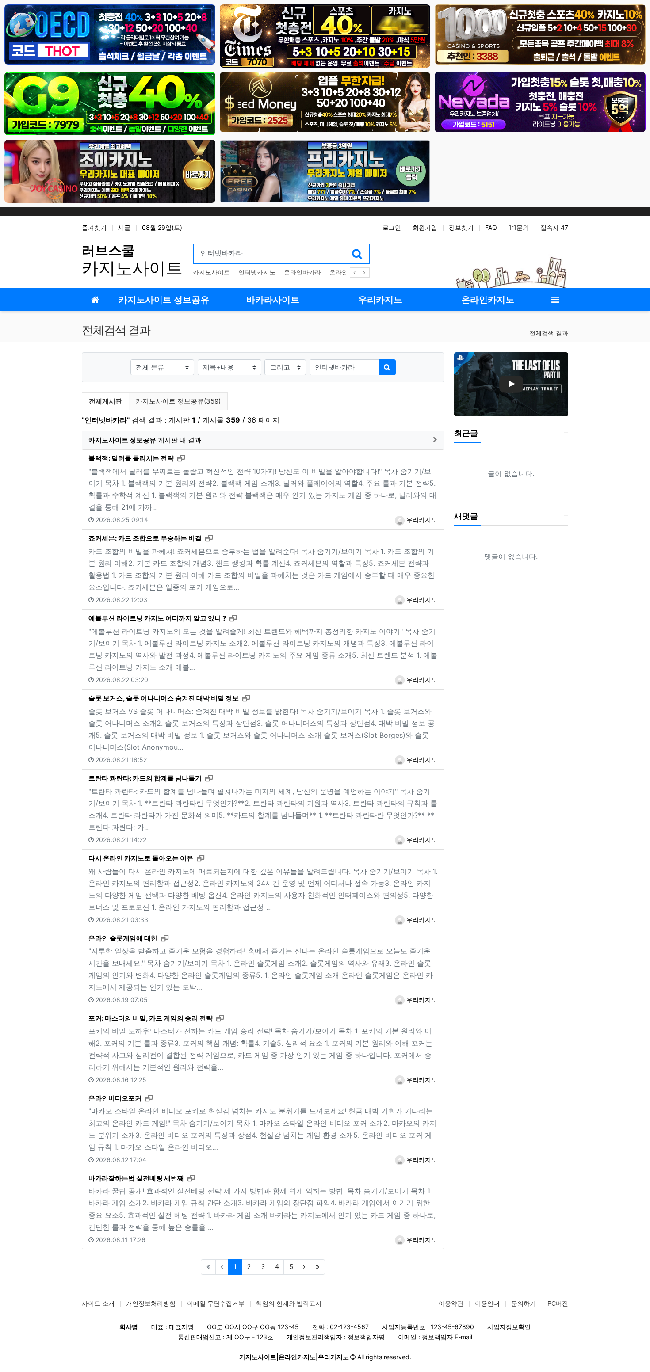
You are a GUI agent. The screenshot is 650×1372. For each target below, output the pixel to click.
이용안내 (487, 1303)
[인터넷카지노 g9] (109, 103)
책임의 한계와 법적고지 (288, 1303)
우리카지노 (421, 519)
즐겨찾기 (94, 227)
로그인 (391, 227)
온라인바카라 (302, 272)
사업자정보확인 (509, 1326)
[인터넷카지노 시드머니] (325, 101)
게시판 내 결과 (144, 440)
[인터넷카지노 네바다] (540, 101)
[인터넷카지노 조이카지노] (109, 171)
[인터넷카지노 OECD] (109, 34)
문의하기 (523, 1303)
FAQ (491, 227)
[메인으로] (95, 299)
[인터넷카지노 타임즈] (325, 35)
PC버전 (557, 1303)
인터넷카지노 (256, 272)
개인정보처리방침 (151, 1303)
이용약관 (451, 1303)
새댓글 (466, 516)
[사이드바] (555, 299)
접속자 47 (554, 227)
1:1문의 (519, 227)
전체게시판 (105, 401)
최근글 (466, 433)
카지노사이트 (211, 272)
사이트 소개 (98, 1303)
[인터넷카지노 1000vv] (540, 34)
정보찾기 (461, 227)
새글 (124, 227)
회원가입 (425, 227)
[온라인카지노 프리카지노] (325, 171)
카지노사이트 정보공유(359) (178, 401)
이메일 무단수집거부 (216, 1303)
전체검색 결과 (548, 333)
